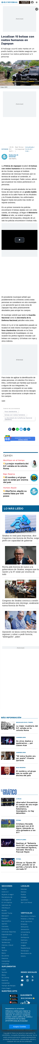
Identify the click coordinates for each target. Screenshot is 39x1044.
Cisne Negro (6, 988)
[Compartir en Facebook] (9, 429)
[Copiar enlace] (24, 429)
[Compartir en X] (13, 429)
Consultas (5, 964)
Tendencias (6, 942)
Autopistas (6, 961)
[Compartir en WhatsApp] (17, 429)
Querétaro (24, 900)
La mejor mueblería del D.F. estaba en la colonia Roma (15, 466)
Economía (5, 929)
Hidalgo (23, 897)
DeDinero (24, 940)
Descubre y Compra (28, 916)
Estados (5, 149)
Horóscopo (25, 951)
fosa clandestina (11, 411)
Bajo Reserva (9, 474)
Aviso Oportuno (26, 921)
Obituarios (24, 927)
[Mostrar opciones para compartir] (36, 9)
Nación (4, 889)
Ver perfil (13, 158)
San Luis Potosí (26, 902)
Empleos (24, 924)
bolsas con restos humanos (15, 415)
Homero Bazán (10, 488)
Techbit (4, 950)
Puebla (23, 894)
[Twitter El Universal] (33, 977)
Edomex (24, 889)
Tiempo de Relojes (8, 985)
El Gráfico (24, 935)
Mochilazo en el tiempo (14, 460)
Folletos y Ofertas (27, 919)
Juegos (23, 945)
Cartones (5, 926)
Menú (4, 953)
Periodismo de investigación (7, 898)
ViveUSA (24, 943)
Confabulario (6, 940)
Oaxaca (23, 892)
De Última (5, 977)
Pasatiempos (25, 948)
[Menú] (36, 2)
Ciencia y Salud (7, 945)
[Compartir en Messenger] (21, 429)
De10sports (25, 937)
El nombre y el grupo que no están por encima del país (15, 479)
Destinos (5, 958)
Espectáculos (7, 934)
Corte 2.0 (5, 892)
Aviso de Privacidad (20, 1020)
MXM (3, 948)
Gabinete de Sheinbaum (6, 906)
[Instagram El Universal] (28, 980)
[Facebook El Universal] (27, 977)
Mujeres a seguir (8, 894)
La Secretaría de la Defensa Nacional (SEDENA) (18, 418)
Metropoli (5, 916)
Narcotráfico (6, 921)
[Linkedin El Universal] (22, 985)
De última (5, 956)
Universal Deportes (9, 932)
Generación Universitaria (25, 931)
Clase (4, 969)
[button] (24, 2)
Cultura (4, 937)
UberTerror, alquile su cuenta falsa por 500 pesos (15, 493)
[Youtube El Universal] (22, 980)
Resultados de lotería (26, 955)
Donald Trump (7, 913)
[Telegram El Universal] (22, 977)
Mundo (4, 910)
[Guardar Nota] (28, 429)
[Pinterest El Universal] (33, 980)
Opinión (7, 455)
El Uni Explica (7, 902)
